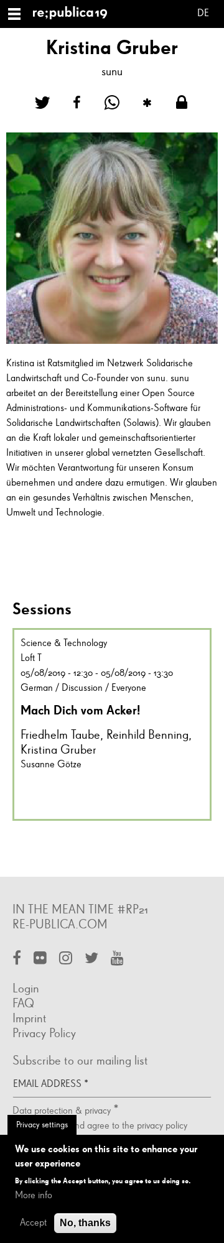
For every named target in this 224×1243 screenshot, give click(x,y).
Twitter (91, 959)
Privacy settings (42, 1125)
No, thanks (85, 1223)
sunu (112, 72)
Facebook (16, 959)
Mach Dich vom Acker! (80, 710)
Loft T (31, 658)
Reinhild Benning (147, 735)
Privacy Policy (44, 1033)
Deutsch (203, 15)
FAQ (23, 1003)
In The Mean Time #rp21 (80, 909)
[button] (42, 103)
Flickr (40, 959)
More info (33, 1196)
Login (25, 988)
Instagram (65, 959)
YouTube (117, 959)
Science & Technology (64, 644)
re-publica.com (60, 924)
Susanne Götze (51, 765)
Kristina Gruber (58, 750)
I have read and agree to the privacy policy (105, 1126)
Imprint (29, 1018)
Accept (33, 1223)
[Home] (75, 14)
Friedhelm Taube (60, 735)
